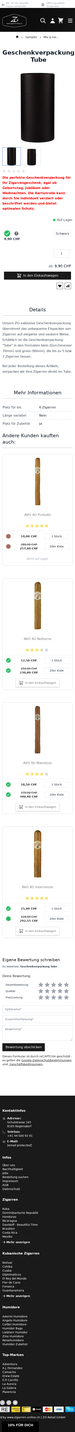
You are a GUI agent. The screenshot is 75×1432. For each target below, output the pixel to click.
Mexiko (7, 1236)
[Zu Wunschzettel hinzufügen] (60, 286)
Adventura (9, 1364)
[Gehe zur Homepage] (17, 37)
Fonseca (8, 1286)
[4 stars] (60, 985)
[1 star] (41, 985)
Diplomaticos (11, 1274)
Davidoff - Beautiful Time (20, 1224)
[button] (20, 1426)
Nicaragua (9, 1220)
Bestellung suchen (15, 1177)
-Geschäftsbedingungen (26, 1064)
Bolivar (7, 1262)
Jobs (5, 1173)
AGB (5, 1185)
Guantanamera (13, 1290)
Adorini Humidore (15, 1316)
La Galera (9, 1388)
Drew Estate (10, 1376)
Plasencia (9, 1391)
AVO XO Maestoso (37, 763)
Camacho (9, 1372)
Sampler (31, 37)
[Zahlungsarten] (37, 1409)
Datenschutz (11, 1189)
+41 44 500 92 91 (20, 1135)
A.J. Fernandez (12, 1368)
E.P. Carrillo (10, 1380)
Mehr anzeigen (18, 1242)
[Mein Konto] (52, 20)
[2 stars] (47, 985)
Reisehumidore (13, 1340)
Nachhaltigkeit (12, 1169)
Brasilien (8, 1228)
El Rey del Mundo (14, 1278)
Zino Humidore (13, 1336)
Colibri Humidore (14, 1324)
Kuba (5, 1208)
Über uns (8, 1165)
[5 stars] (66, 985)
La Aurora (9, 1384)
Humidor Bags (12, 1328)
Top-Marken (13, 1355)
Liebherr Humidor (15, 1332)
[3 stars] (53, 985)
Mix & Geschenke (52, 37)
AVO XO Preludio (37, 515)
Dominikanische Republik (20, 1212)
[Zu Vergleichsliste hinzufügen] (68, 286)
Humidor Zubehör (15, 1344)
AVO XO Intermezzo (37, 887)
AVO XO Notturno (37, 639)
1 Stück (56, 660)
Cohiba (7, 1266)
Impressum (10, 1181)
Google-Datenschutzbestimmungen (46, 1060)
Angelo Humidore (14, 1320)
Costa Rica (9, 1232)
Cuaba (7, 1270)
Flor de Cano (11, 1282)
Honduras (9, 1216)
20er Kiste (57, 670)
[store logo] (13, 21)
